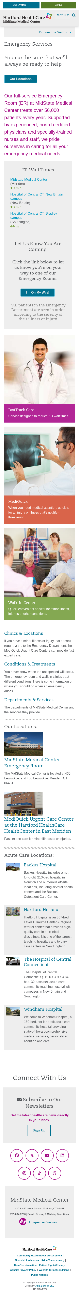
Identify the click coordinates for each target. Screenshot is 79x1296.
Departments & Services (28, 700)
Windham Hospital (43, 1010)
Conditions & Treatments (29, 664)
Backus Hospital (40, 865)
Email (31, 1214)
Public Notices (39, 1274)
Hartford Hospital (42, 910)
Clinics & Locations (23, 634)
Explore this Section (53, 32)
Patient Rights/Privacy (52, 1265)
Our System (20, 5)
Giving (58, 5)
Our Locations (21, 79)
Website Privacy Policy (23, 1270)
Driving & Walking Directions (52, 1214)
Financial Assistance (27, 1260)
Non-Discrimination (25, 1265)
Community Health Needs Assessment (39, 1255)
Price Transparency (53, 1260)
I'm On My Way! (37, 292)
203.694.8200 (18, 1214)
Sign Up (39, 1130)
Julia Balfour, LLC (44, 1286)
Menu (62, 15)
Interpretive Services (43, 1222)
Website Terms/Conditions (54, 1270)
